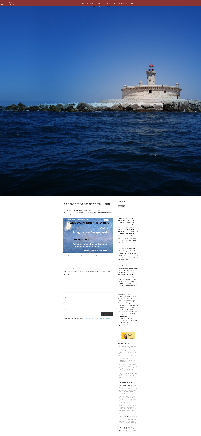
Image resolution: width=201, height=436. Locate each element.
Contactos (133, 3)
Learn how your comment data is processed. (97, 318)
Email (65, 303)
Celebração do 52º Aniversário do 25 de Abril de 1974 (128, 431)
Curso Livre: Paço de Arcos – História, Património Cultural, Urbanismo (127, 360)
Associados (107, 3)
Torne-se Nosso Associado (120, 3)
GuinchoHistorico (124, 396)
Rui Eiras (121, 405)
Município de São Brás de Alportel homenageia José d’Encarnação (128, 347)
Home (82, 3)
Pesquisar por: (122, 201)
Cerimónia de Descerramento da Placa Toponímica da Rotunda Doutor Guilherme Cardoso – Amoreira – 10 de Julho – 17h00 (128, 353)
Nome (65, 297)
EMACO (8, 3)
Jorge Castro (99, 7)
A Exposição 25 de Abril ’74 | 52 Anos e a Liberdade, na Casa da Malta (128, 375)
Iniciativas (99, 3)
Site (64, 309)
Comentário (66, 274)
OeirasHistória (123, 416)
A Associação (90, 3)
